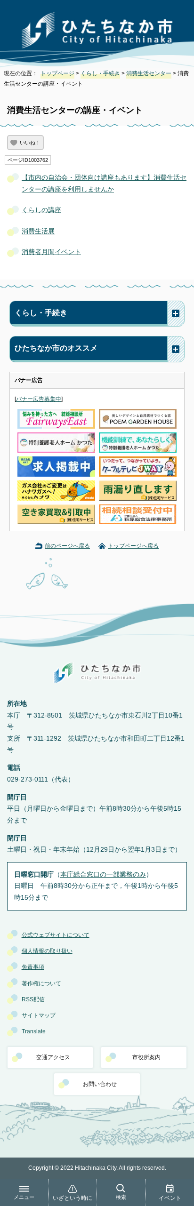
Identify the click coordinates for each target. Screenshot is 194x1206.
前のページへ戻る (67, 546)
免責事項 (33, 967)
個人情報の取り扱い (47, 951)
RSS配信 (33, 999)
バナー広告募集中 (38, 399)
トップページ (57, 73)
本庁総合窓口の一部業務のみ (103, 874)
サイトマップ (39, 1015)
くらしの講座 (41, 210)
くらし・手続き (100, 73)
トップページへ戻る (133, 546)
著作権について (41, 983)
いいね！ (30, 142)
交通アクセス (53, 1057)
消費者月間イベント (51, 252)
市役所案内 (146, 1057)
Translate (34, 1031)
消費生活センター (148, 73)
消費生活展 (38, 231)
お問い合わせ (100, 1084)
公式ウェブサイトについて (55, 935)
